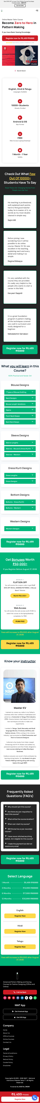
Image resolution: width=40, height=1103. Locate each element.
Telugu (20, 941)
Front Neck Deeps (13, 416)
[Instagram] (5, 997)
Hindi (20, 925)
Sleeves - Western (13, 454)
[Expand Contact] (34, 1097)
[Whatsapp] (35, 997)
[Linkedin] (22, 997)
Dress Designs (11, 481)
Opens (8, 410)
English (20, 910)
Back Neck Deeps (12, 422)
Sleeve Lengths (12, 443)
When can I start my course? (19, 824)
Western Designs (12, 529)
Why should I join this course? (19, 807)
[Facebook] (17, 997)
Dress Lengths (11, 475)
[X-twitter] (30, 997)
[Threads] (26, 997)
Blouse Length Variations (15, 404)
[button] (37, 10)
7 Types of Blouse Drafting (16, 392)
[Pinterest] (13, 997)
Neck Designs (11, 398)
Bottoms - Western (13, 508)
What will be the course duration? (21, 819)
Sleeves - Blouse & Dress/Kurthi (18, 449)
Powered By (14, 1087)
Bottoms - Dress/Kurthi (15, 502)
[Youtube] (9, 997)
